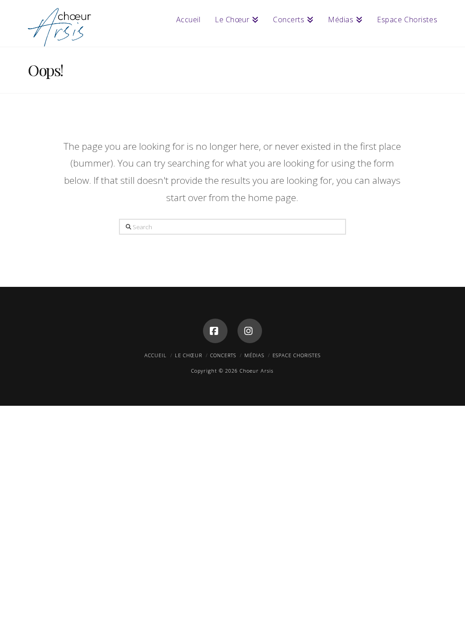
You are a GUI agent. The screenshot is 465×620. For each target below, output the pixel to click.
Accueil (155, 355)
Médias (254, 355)
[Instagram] (249, 331)
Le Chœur (188, 355)
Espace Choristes (296, 355)
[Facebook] (215, 331)
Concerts (223, 355)
